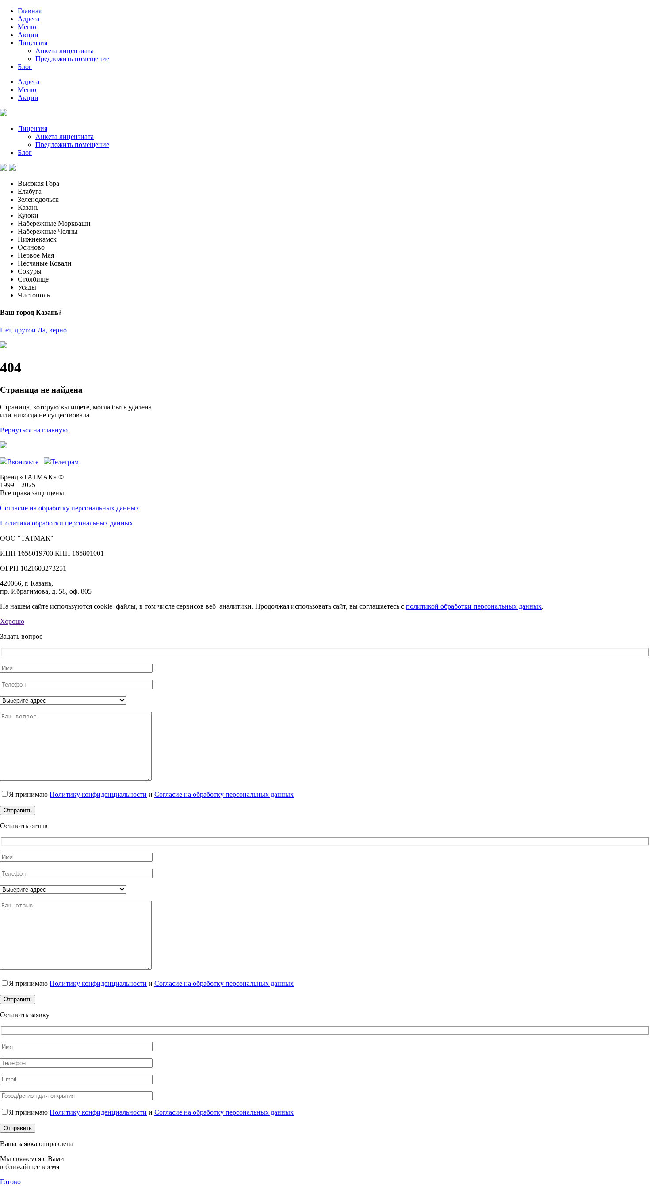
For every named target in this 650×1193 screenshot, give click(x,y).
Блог (25, 66)
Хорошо (12, 621)
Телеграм (65, 462)
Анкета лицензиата (64, 50)
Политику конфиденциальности (98, 794)
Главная (30, 11)
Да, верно (52, 330)
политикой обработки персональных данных (474, 606)
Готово (10, 1181)
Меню (27, 27)
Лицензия (32, 42)
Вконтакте (22, 462)
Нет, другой (18, 330)
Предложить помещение (72, 58)
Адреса (28, 19)
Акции (28, 35)
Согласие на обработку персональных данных (69, 508)
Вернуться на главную (34, 430)
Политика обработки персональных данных (66, 523)
